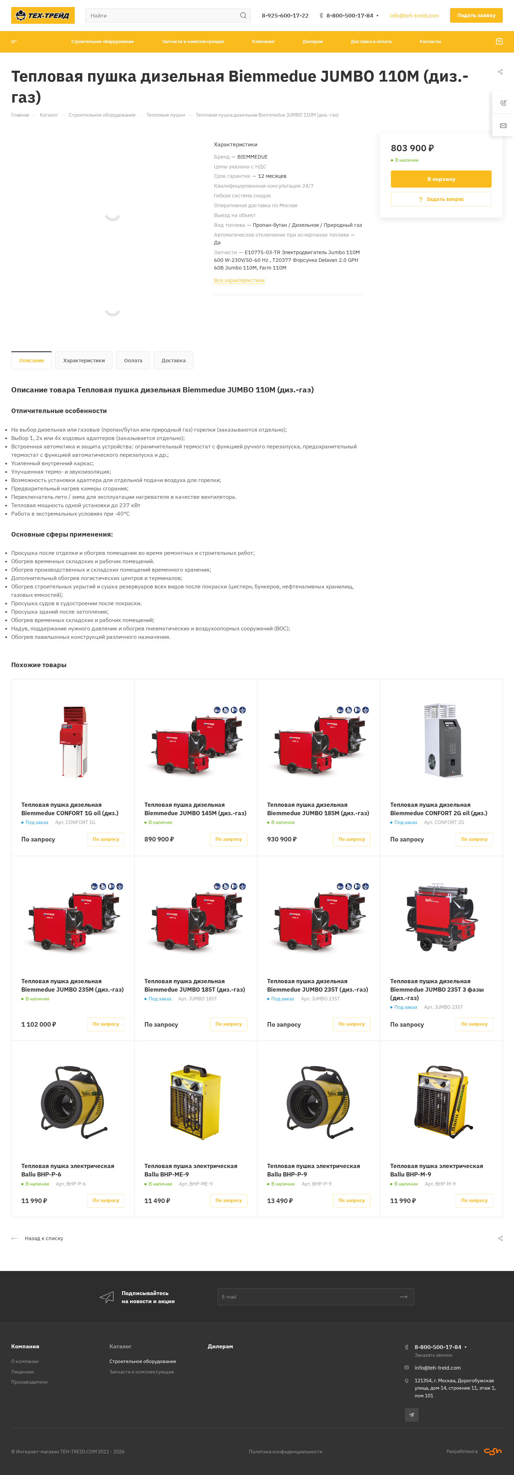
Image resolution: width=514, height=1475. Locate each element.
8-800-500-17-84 (350, 15)
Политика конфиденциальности (285, 1451)
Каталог (120, 1346)
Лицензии (22, 1372)
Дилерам (220, 1346)
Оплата (133, 360)
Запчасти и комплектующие (141, 1372)
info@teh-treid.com (414, 15)
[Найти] (245, 15)
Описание (31, 360)
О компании (24, 1361)
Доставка (174, 360)
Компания (25, 1346)
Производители (29, 1382)
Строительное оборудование (142, 1361)
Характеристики (84, 360)
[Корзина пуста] (499, 41)
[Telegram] (412, 1415)
